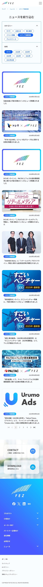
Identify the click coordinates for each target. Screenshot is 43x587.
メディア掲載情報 (23, 9)
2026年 (18, 52)
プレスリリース (11, 39)
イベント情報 (10, 35)
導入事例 (29, 31)
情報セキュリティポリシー (9, 574)
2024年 (8, 56)
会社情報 (7, 535)
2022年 (28, 56)
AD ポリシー (5, 567)
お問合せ (7, 541)
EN (6, 559)
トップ (4, 9)
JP (3, 559)
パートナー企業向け (11, 530)
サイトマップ (6, 563)
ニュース (12, 9)
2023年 (18, 56)
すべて (8, 31)
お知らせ (18, 31)
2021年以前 (10, 60)
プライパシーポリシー (8, 571)
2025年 (27, 52)
